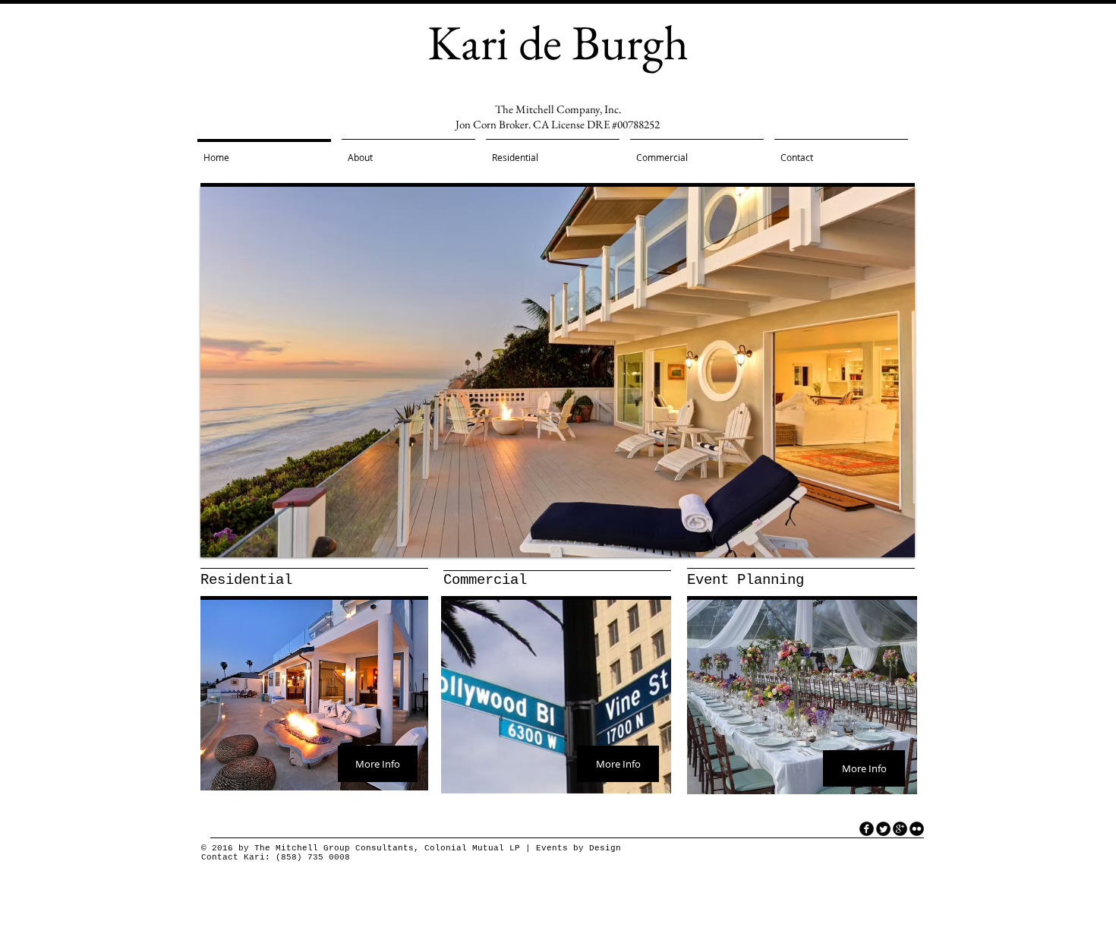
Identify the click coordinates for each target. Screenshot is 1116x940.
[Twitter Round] (883, 829)
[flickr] (917, 829)
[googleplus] (900, 829)
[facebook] (866, 829)
